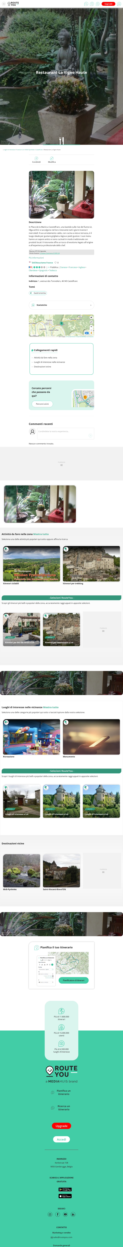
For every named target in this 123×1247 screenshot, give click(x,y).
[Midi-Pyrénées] (21, 870)
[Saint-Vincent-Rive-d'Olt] (61, 870)
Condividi (36, 162)
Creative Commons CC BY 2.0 (50, 253)
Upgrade (108, 4)
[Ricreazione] (31, 737)
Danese (63, 267)
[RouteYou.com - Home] (13, 4)
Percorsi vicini (42, 404)
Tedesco (53, 270)
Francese (73, 267)
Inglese (82, 267)
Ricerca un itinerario (64, 1108)
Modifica (52, 162)
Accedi (61, 1139)
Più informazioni (36, 257)
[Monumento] (91, 737)
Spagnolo (43, 270)
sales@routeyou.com (62, 1237)
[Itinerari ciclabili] (31, 563)
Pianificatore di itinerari (73, 980)
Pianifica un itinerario (64, 1092)
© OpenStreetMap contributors (84, 336)
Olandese (33, 270)
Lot (23, 150)
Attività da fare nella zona (45, 357)
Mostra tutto (41, 534)
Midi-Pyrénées (29, 150)
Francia (18, 150)
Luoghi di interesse (9, 150)
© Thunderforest (70, 336)
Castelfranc (39, 150)
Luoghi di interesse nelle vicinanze (49, 362)
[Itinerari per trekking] (91, 563)
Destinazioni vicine (42, 366)
